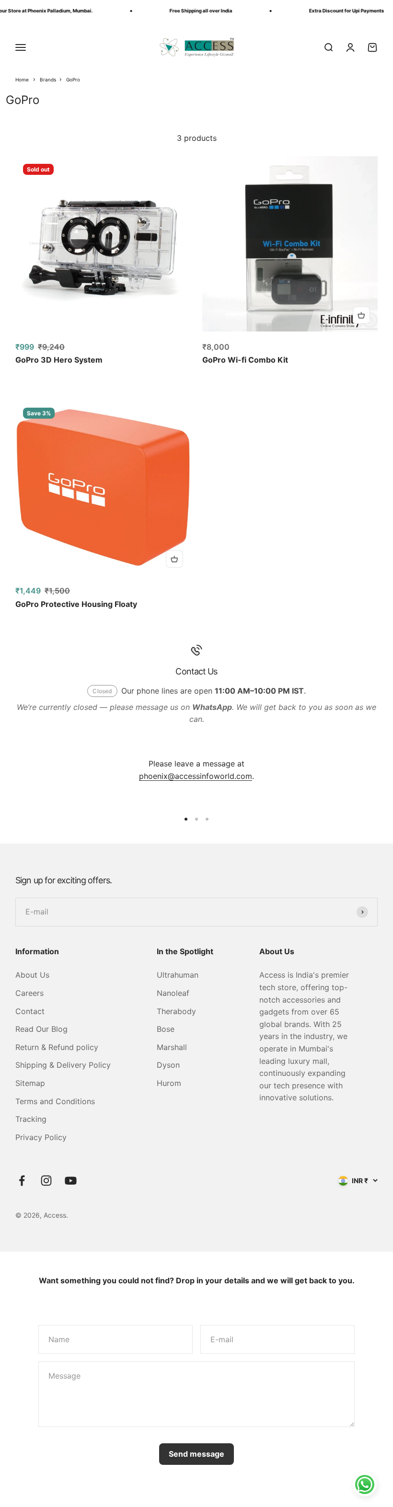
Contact (30, 1011)
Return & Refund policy (56, 1047)
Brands (49, 79)
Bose (165, 1029)
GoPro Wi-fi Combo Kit (245, 360)
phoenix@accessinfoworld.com (195, 776)
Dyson (168, 1065)
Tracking (30, 1119)
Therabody (176, 1011)
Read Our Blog (41, 1029)
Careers (29, 993)
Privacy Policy (41, 1137)
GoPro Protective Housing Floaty (76, 604)
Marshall (172, 1047)
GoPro (73, 79)
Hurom (169, 1083)
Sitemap (30, 1083)
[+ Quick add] (361, 315)
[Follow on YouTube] (70, 1180)
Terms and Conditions (55, 1101)
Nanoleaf (173, 993)
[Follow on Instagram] (46, 1180)
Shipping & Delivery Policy (63, 1065)
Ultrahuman (177, 975)
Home (22, 79)
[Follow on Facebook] (21, 1180)
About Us (32, 975)
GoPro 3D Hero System (59, 360)
